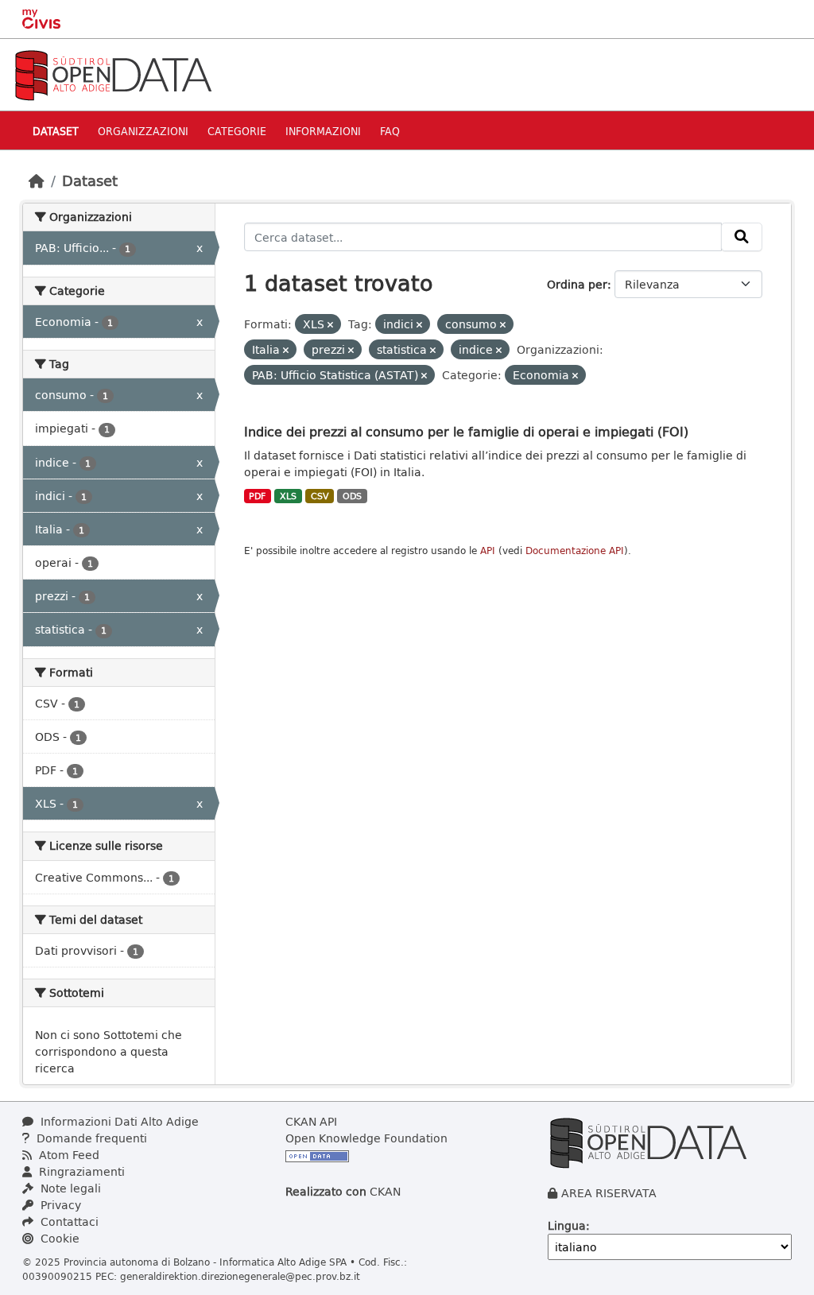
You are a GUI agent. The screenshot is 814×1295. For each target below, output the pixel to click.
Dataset (56, 130)
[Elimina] (330, 325)
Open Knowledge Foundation (366, 1138)
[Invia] (741, 237)
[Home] (37, 180)
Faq (390, 130)
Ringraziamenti (80, 1171)
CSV (320, 496)
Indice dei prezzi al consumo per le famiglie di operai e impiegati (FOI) (466, 431)
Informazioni (323, 130)
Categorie (236, 130)
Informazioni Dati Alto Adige (118, 1121)
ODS (352, 496)
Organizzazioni (143, 130)
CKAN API (311, 1121)
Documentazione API (574, 550)
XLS (288, 496)
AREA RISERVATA (609, 1192)
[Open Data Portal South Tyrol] (113, 73)
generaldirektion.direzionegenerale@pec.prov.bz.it (240, 1276)
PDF (257, 496)
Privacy (59, 1204)
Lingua (567, 1225)
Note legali (69, 1188)
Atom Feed (67, 1154)
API (487, 550)
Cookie (58, 1238)
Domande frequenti (90, 1138)
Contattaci (68, 1221)
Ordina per (577, 284)
